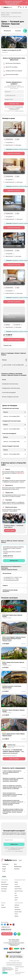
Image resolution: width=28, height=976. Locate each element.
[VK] (5, 924)
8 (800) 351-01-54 (8, 556)
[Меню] (26, 7)
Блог (15, 864)
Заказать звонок (7, 934)
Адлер (16, 882)
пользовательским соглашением (16, 848)
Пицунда (3, 907)
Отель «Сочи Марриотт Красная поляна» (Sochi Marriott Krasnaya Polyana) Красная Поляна (14, 638)
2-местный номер (10, 166)
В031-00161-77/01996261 (16, 957)
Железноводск (4, 884)
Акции (4, 868)
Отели (4, 866)
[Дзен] (8, 924)
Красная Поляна (19, 891)
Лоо (15, 893)
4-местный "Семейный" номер (12, 128)
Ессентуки (3, 882)
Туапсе (16, 897)
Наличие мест (14, 560)
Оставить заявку (10, 530)
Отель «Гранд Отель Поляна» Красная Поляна (13, 663)
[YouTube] (10, 924)
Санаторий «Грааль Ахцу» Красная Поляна (12, 615)
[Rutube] (13, 924)
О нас (3, 871)
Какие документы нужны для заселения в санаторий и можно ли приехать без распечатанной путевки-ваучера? (14, 802)
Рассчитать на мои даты (14, 153)
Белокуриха (17, 909)
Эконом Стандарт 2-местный (11, 276)
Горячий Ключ (18, 888)
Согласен (5, 972)
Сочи (16, 895)
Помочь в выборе (14, 758)
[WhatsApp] (18, 933)
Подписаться (14, 844)
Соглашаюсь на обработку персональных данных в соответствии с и (14, 108)
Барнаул (17, 907)
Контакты (16, 868)
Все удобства (9, 142)
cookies (3, 970)
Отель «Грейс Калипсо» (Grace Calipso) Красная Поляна (13, 734)
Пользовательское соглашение (14, 964)
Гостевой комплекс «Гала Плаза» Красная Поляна (11, 686)
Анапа (16, 884)
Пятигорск (3, 891)
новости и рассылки (19, 110)
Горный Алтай (18, 911)
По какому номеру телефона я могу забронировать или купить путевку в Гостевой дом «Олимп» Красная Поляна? (14, 811)
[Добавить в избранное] (25, 602)
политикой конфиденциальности (14, 109)
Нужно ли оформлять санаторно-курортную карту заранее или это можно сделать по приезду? (14, 787)
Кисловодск (4, 888)
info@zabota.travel (5, 927)
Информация (18, 866)
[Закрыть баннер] (26, 3)
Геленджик (17, 886)
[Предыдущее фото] (15, 134)
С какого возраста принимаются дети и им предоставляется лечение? (14, 772)
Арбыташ (17, 905)
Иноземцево (4, 886)
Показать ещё (7, 345)
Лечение (18, 30)
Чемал (16, 913)
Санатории (5, 864)
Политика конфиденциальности (14, 962)
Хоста (16, 899)
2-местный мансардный (13, 203)
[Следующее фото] (22, 134)
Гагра (2, 905)
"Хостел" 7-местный (11, 240)
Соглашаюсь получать (15, 110)
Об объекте (7, 30)
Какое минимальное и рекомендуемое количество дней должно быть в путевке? (14, 794)
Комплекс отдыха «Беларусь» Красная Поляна (13, 710)
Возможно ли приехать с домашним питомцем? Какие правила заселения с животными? (14, 780)
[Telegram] (15, 933)
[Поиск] (23, 7)
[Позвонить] (21, 7)
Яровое (16, 916)
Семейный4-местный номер (12, 313)
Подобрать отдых (14, 103)
